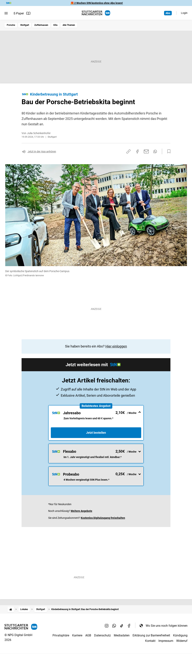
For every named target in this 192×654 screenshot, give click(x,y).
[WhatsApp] (114, 626)
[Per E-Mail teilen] (146, 151)
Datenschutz (102, 635)
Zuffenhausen (41, 25)
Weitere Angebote (81, 510)
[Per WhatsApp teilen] (155, 151)
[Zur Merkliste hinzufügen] (167, 151)
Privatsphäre (60, 635)
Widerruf (182, 641)
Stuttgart (24, 25)
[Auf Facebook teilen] (137, 151)
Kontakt (150, 641)
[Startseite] (11, 609)
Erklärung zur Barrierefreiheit (151, 635)
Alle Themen (69, 25)
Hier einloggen (116, 346)
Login (184, 12)
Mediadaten (122, 635)
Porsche (11, 25)
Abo (168, 13)
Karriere (77, 635)
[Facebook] (129, 626)
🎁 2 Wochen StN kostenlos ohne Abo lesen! (96, 2)
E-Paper (19, 13)
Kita (55, 25)
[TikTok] (122, 626)
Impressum (165, 641)
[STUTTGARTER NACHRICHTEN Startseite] (96, 13)
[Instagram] (107, 626)
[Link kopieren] (128, 151)
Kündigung (180, 635)
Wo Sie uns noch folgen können (167, 625)
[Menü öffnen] (6, 13)
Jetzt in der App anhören (42, 151)
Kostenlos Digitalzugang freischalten (103, 517)
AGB (88, 635)
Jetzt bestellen (96, 432)
